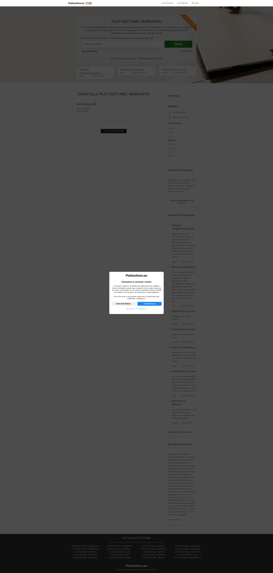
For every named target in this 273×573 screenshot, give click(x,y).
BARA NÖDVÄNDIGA (123, 304)
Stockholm (167, 3)
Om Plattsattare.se (141, 309)
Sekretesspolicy (130, 309)
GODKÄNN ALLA (150, 304)
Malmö (195, 3)
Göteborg (182, 3)
